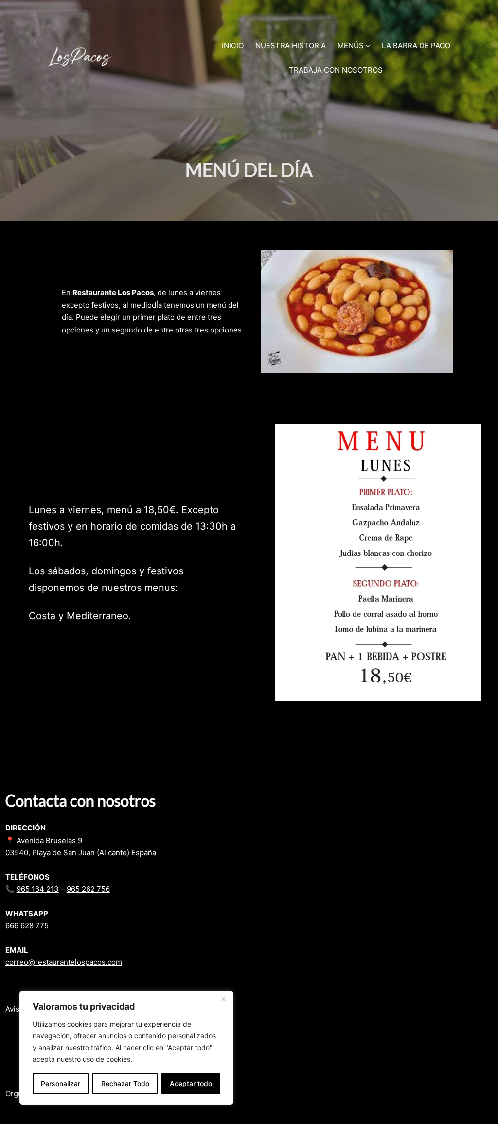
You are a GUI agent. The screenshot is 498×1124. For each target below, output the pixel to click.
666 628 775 (27, 925)
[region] (126, 1048)
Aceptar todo (191, 1083)
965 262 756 (88, 889)
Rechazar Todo (125, 1083)
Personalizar (60, 1083)
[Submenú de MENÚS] (368, 45)
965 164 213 (38, 889)
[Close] (223, 999)
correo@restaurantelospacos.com (63, 962)
